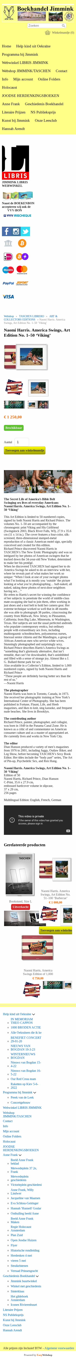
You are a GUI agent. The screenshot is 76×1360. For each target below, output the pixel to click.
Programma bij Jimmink (20, 54)
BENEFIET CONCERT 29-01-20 (26, 1039)
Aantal (8, 442)
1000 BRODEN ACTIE (26, 1027)
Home (6, 46)
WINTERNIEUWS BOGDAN (23, 1055)
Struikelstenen (19, 1265)
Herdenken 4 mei (21, 1255)
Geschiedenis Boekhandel (44, 104)
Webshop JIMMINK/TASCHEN (26, 71)
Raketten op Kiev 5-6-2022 (24, 1085)
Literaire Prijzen (14, 112)
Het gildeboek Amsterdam (19, 1298)
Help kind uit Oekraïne (33, 46)
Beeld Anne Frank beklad (22, 1161)
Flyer (14, 1245)
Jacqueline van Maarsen (25, 1198)
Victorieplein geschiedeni (26, 1184)
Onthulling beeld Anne (25, 1213)
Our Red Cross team (23, 1079)
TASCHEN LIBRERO (31, 316)
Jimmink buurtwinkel (24, 1281)
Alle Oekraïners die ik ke (26, 1032)
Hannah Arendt (13, 129)
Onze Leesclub (46, 120)
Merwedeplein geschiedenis (19, 1178)
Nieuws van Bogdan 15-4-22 (26, 1064)
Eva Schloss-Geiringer (24, 1203)
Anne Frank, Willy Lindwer (22, 1191)
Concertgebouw (20, 1102)
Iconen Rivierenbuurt (24, 1304)
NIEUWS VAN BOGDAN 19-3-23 (23, 1047)
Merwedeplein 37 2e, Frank (24, 1170)
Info (5, 79)
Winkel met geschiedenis (26, 1286)
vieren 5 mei (18, 1260)
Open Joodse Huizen (23, 1240)
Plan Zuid (17, 1235)
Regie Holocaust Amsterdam (21, 1228)
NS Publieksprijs (43, 112)
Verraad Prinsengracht (24, 1271)
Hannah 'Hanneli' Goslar (26, 1208)
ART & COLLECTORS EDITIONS (30, 318)
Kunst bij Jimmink (16, 120)
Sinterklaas (17, 1291)
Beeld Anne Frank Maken (22, 1220)
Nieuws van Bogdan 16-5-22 (26, 1072)
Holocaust (9, 87)
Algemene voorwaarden (59, 1348)
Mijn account (23, 79)
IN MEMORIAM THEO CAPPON (22, 1020)
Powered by (38, 1355)
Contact (61, 71)
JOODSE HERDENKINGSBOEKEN (30, 96)
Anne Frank (11, 104)
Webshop (9, 316)
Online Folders (49, 79)
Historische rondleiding (25, 1250)
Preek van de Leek (22, 1097)
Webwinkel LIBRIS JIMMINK (25, 63)
